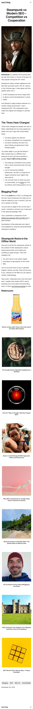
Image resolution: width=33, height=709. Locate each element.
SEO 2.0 (17, 683)
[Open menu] (31, 2)
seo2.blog (5, 2)
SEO (11, 683)
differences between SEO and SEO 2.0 (14, 218)
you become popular (19, 286)
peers (22, 182)
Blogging (5, 683)
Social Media (26, 683)
